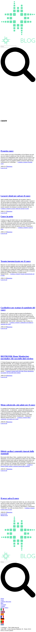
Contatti (3, 606)
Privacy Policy (4, 607)
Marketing (9, 166)
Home (2, 598)
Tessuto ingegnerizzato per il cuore (16, 261)
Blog (2, 603)
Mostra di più (4, 515)
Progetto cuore (7, 151)
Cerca (2, 600)
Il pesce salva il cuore (10, 498)
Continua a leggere (15, 208)
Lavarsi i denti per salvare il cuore (15, 196)
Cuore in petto (7, 216)
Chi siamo (3, 604)
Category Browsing (6, 601)
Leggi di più (4, 168)
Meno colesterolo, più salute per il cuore (18, 405)
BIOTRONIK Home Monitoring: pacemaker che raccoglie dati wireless (17, 357)
